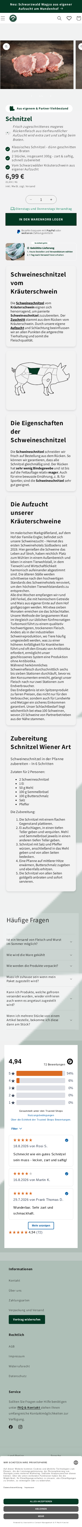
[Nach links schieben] (31, 96)
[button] (59, 18)
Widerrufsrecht (19, 1366)
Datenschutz (18, 1376)
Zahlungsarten (19, 1300)
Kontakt (14, 1280)
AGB (12, 1346)
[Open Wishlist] (69, 18)
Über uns (15, 1290)
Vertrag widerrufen (27, 1319)
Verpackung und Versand (26, 1310)
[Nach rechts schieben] (51, 96)
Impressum (17, 1356)
